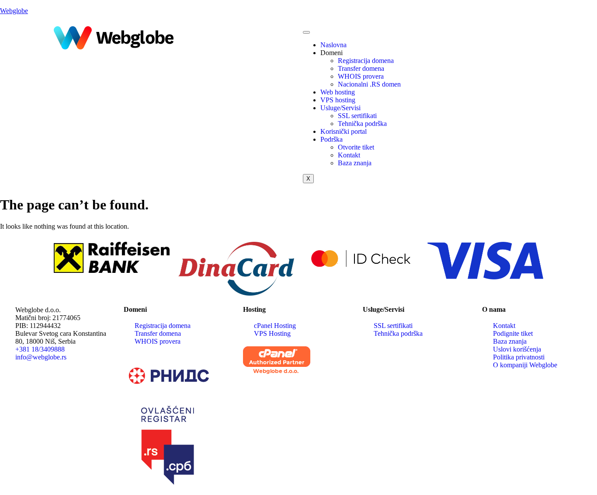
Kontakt (349, 155)
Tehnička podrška (362, 123)
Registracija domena (366, 60)
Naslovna (333, 45)
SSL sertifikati (357, 115)
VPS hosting (337, 100)
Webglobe (14, 10)
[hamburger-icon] (306, 32)
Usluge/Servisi (340, 108)
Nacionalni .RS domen (369, 84)
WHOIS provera (361, 76)
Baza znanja (354, 163)
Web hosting (337, 92)
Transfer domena (361, 68)
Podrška (331, 139)
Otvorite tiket (356, 147)
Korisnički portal (343, 131)
